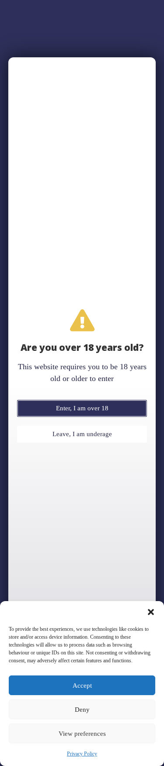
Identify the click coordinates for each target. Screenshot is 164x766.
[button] (151, 612)
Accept (82, 685)
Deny (82, 709)
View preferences (82, 733)
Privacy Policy (82, 754)
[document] (82, 383)
